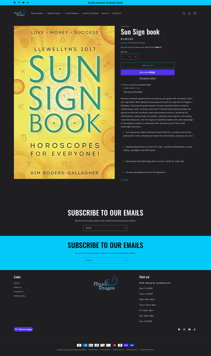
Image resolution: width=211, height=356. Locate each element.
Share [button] (125, 180)
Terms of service (118, 349)
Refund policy (20, 296)
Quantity (124, 52)
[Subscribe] (124, 228)
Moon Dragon (68, 350)
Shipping (124, 43)
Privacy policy (106, 349)
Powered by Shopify (79, 350)
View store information (132, 92)
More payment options (147, 78)
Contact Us (18, 292)
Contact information (147, 349)
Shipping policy (132, 349)
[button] (38, 13)
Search (17, 283)
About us (17, 287)
